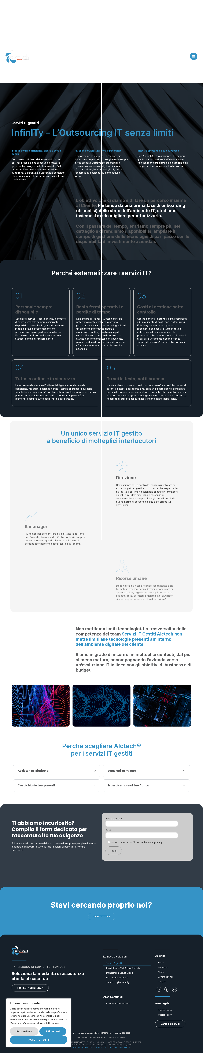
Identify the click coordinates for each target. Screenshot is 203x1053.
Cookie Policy (165, 1015)
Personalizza (24, 1031)
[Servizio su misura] (162, 706)
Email (108, 830)
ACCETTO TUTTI (39, 1039)
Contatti (162, 981)
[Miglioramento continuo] (101, 706)
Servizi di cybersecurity (117, 982)
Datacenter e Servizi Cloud (119, 972)
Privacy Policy (165, 1010)
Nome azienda (114, 818)
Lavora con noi (165, 977)
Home (161, 962)
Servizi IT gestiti (114, 963)
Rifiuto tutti (53, 1031)
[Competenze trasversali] (41, 706)
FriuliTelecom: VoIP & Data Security (123, 968)
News (161, 972)
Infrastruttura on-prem (117, 977)
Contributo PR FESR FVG (118, 1003)
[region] (38, 1022)
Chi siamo (162, 967)
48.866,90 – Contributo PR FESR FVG (101, 1047)
